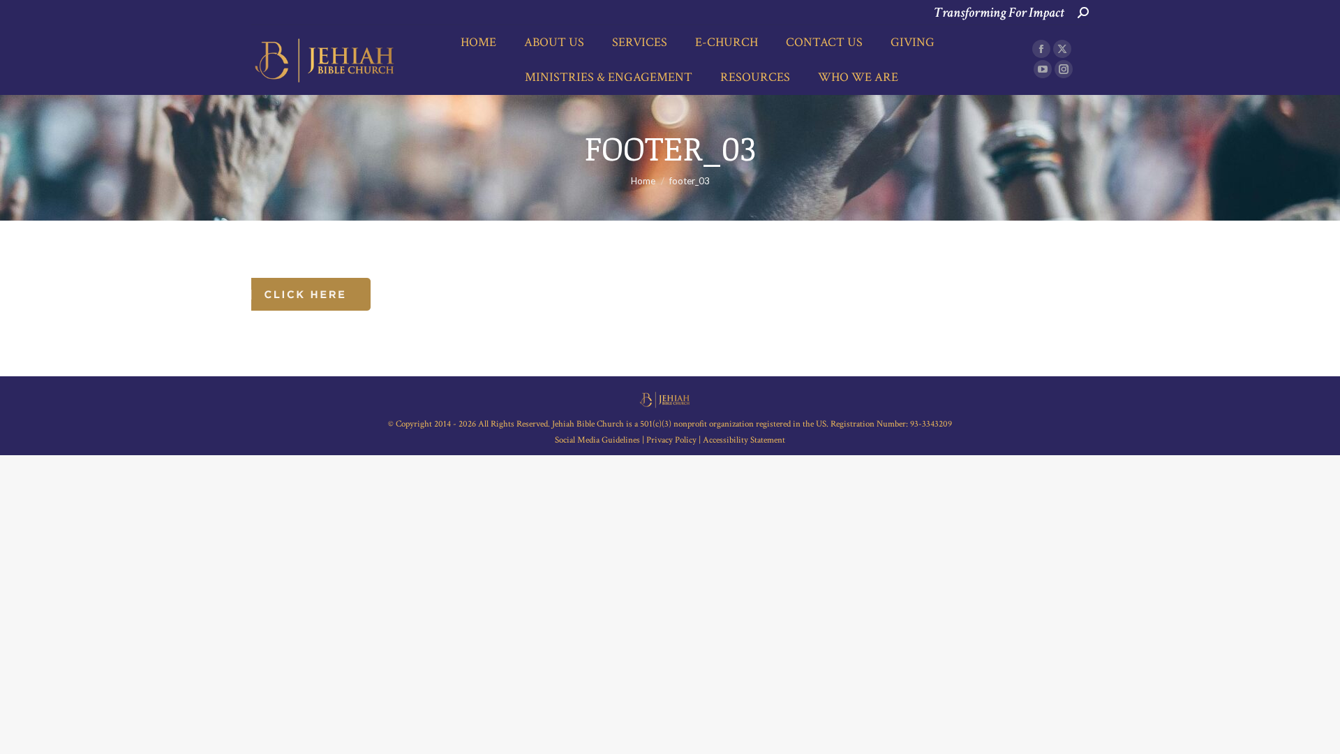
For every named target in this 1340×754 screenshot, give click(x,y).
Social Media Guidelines (598, 440)
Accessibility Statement (744, 440)
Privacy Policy (671, 440)
